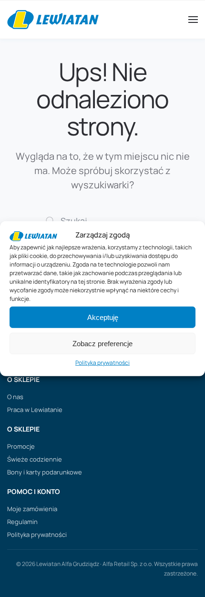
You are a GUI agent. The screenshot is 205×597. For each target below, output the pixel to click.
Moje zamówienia (32, 508)
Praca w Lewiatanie (34, 409)
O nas (15, 396)
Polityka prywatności (102, 363)
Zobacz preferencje (102, 344)
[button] (193, 19)
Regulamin (22, 521)
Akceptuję (102, 317)
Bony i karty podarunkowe (44, 472)
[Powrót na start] (53, 19)
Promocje (21, 446)
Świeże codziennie (34, 459)
